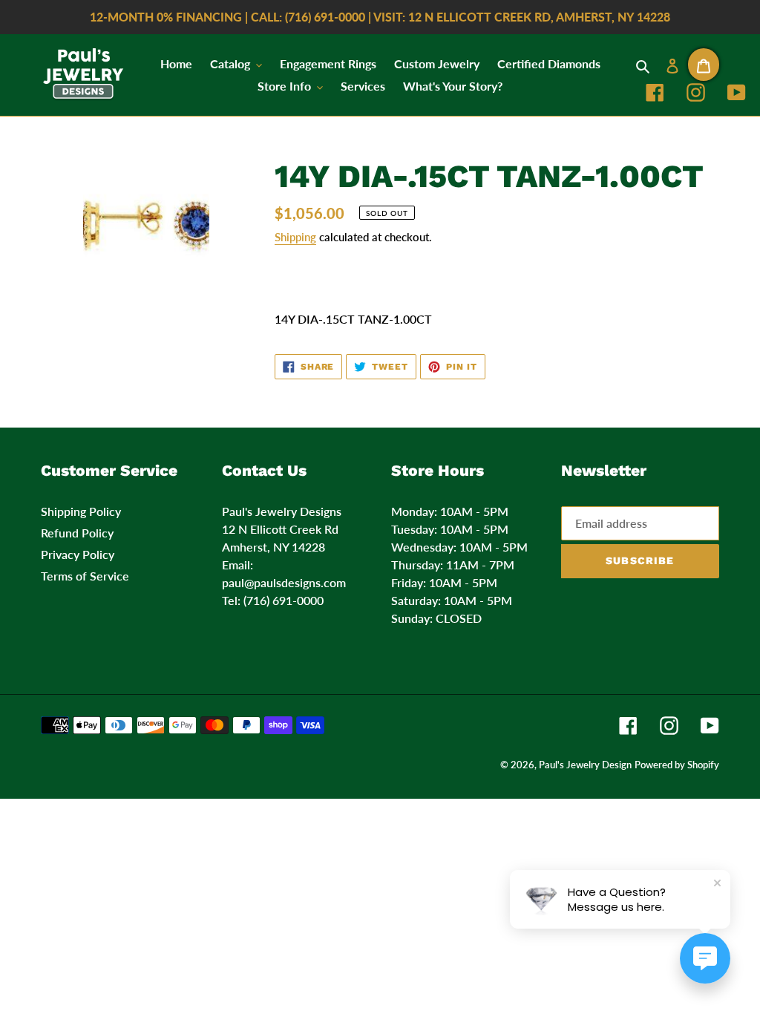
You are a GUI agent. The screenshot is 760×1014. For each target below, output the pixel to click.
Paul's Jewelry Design (585, 765)
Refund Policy (77, 533)
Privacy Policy (77, 554)
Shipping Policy (81, 511)
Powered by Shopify (677, 765)
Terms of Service (85, 576)
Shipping (295, 236)
